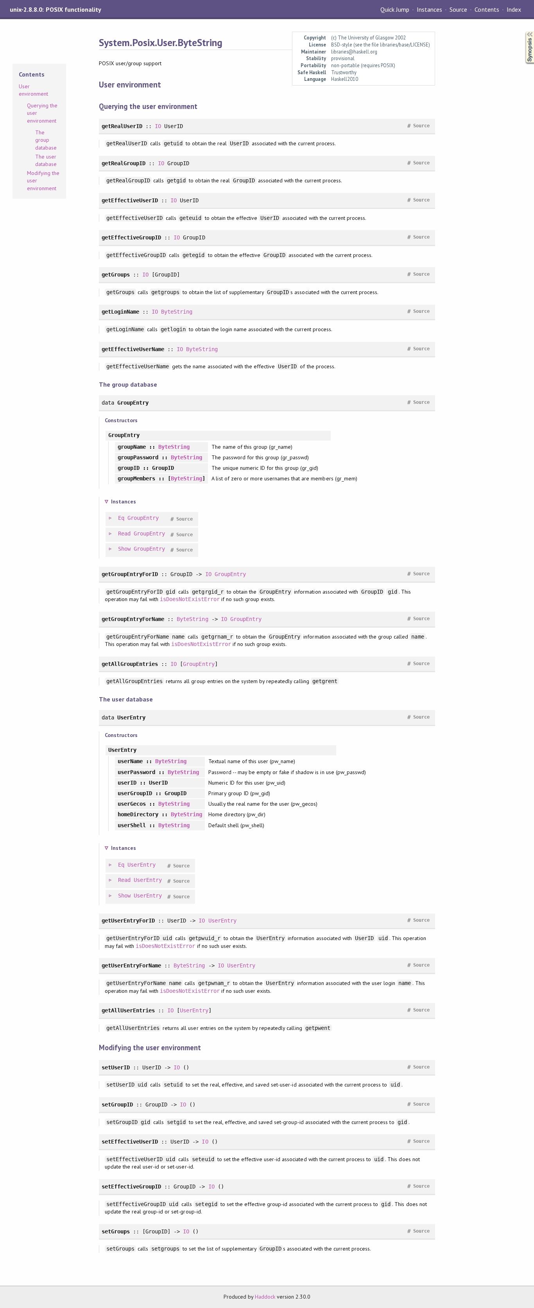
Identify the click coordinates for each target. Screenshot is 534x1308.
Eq (121, 518)
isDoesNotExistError (189, 599)
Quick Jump (394, 9)
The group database (46, 140)
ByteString (176, 312)
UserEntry (141, 865)
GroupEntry (143, 518)
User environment (33, 90)
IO (158, 126)
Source (458, 9)
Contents (487, 9)
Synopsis (523, 31)
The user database (46, 160)
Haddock (265, 1296)
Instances (429, 9)
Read (124, 533)
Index (514, 9)
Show (124, 549)
